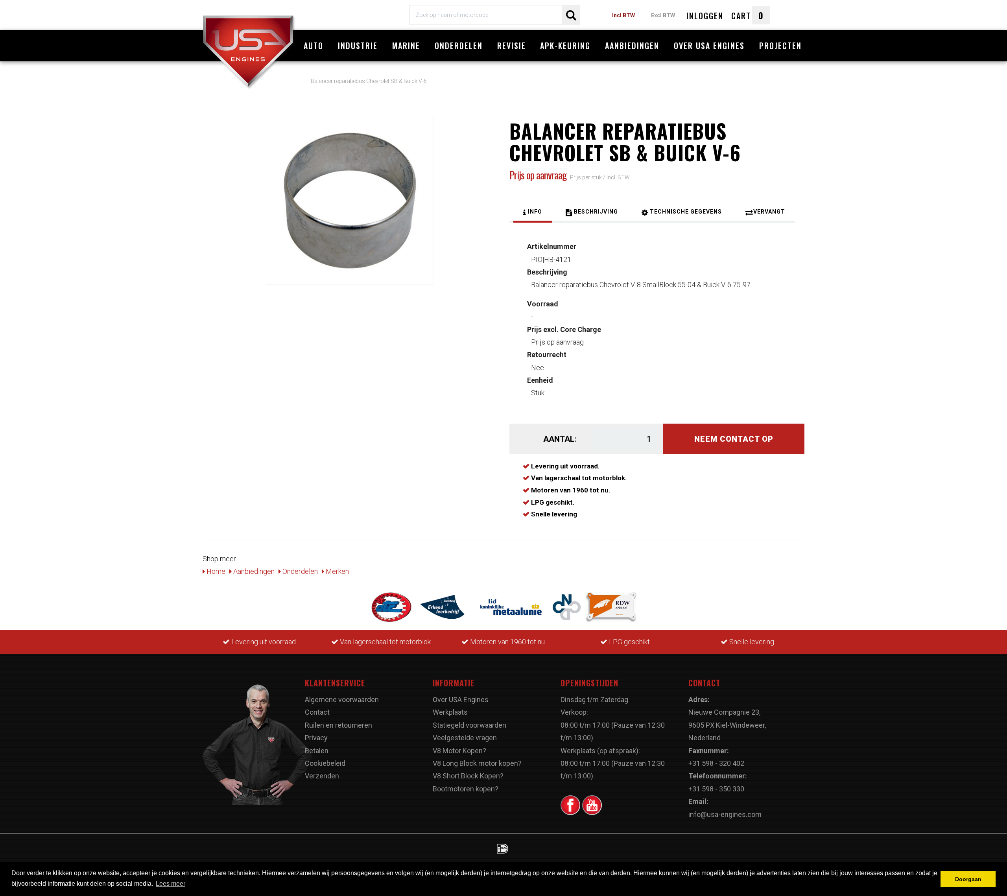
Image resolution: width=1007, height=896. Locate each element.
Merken (336, 571)
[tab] (532, 213)
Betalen (316, 751)
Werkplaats (450, 712)
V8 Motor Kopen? (459, 751)
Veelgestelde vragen (465, 738)
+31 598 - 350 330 (716, 789)
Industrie (358, 46)
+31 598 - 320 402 (716, 763)
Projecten (780, 46)
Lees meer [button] (170, 883)
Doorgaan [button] (968, 879)
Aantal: (559, 439)
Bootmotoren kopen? (465, 789)
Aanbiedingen (632, 46)
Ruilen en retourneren (338, 725)
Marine (406, 46)
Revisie (511, 46)
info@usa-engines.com (725, 814)
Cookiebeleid (325, 763)
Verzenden (322, 776)
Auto (313, 46)
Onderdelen (459, 46)
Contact (317, 712)
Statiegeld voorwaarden (469, 725)
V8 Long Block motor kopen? (477, 763)
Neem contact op (733, 439)
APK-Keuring (565, 46)
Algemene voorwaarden (342, 699)
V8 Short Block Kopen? (468, 776)
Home (215, 571)
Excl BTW (663, 15)
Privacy (316, 738)
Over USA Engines (709, 46)
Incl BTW (623, 15)
